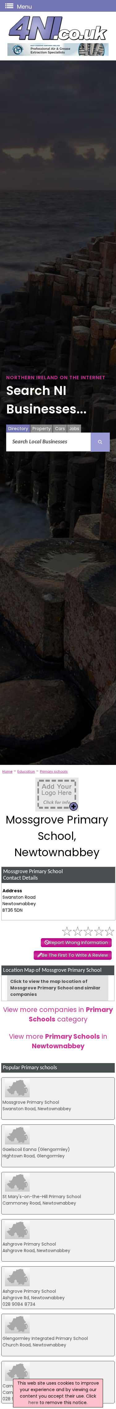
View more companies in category (58, 1014)
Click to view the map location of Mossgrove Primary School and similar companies (55, 987)
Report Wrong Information (78, 942)
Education (26, 771)
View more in (58, 1041)
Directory (18, 428)
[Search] (100, 442)
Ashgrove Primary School (29, 1244)
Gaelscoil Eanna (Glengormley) (36, 1149)
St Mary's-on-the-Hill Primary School (41, 1196)
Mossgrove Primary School (30, 1102)
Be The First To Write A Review (75, 955)
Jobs (74, 428)
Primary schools (54, 771)
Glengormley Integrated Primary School (45, 1338)
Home (7, 771)
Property (41, 428)
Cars (60, 428)
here (33, 1402)
